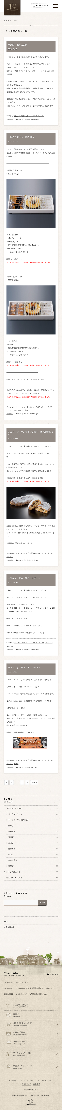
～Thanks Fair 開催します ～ (25, 578)
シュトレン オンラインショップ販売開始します (30, 433)
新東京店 (33, 831)
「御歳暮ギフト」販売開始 (21, 137)
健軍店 (43, 390)
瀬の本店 (33, 849)
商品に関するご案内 (21, 410)
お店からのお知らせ (21, 116)
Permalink (9, 119)
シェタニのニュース (36, 116)
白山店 (36, 390)
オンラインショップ (21, 407)
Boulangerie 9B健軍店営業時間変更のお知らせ (28, 988)
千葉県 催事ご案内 (17, 45)
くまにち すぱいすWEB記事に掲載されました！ (28, 994)
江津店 (23, 390)
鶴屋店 (33, 866)
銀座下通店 (32, 860)
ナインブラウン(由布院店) (32, 820)
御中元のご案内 (16, 983)
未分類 (16, 764)
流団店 (29, 390)
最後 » (34, 783)
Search (42, 902)
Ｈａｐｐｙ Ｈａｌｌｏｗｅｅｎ (24, 667)
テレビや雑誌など (32, 872)
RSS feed (10, 927)
